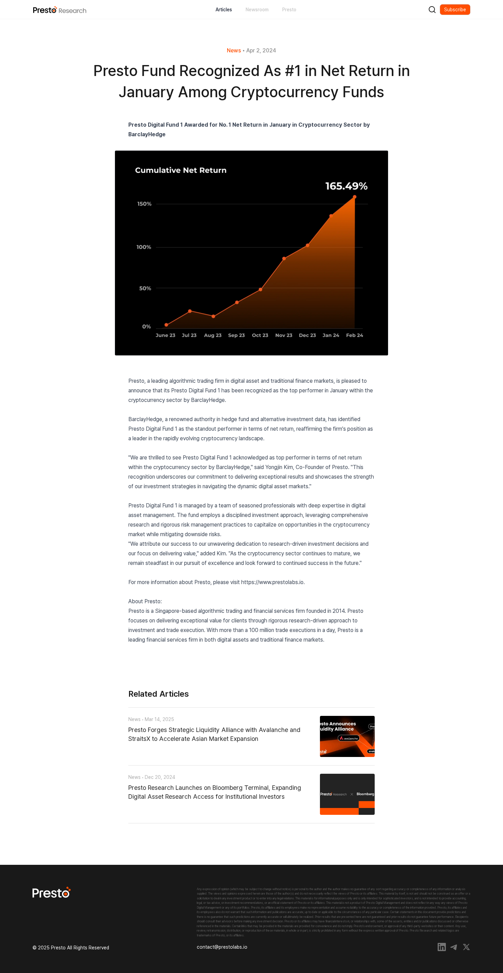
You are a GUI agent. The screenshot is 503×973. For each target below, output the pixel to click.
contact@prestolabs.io (222, 947)
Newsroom (257, 9)
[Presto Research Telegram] (454, 947)
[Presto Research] (60, 9)
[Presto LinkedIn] (442, 947)
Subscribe (455, 9)
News (234, 50)
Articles (224, 9)
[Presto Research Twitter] (466, 947)
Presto (289, 9)
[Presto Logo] (115, 892)
